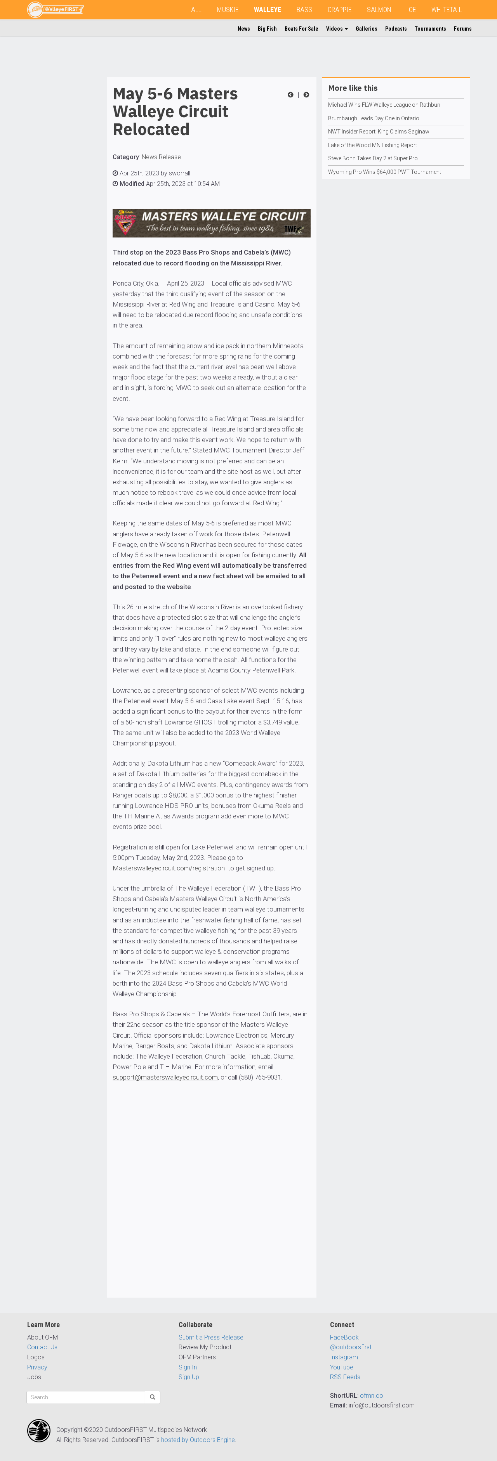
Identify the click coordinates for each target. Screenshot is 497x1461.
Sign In (188, 1367)
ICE (411, 9)
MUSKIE (227, 9)
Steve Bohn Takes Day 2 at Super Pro (373, 158)
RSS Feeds (345, 1377)
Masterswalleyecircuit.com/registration (169, 868)
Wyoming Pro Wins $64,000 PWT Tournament (384, 172)
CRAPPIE (339, 9)
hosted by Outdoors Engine (198, 1440)
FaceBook (344, 1337)
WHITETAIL (446, 9)
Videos (335, 29)
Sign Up (189, 1377)
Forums (463, 29)
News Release (161, 157)
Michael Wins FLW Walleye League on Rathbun (384, 105)
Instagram (344, 1357)
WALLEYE (267, 9)
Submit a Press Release (211, 1337)
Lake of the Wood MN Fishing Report (372, 145)
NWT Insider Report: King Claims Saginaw (378, 131)
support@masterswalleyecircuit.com (165, 1077)
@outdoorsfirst (351, 1347)
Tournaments (430, 29)
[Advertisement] (58, 193)
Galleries (366, 29)
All (196, 9)
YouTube (341, 1367)
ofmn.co (371, 1395)
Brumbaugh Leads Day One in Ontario (373, 118)
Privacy (37, 1367)
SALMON (379, 9)
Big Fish (267, 29)
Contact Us (42, 1347)
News (244, 29)
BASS (304, 9)
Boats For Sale (301, 29)
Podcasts (396, 29)
